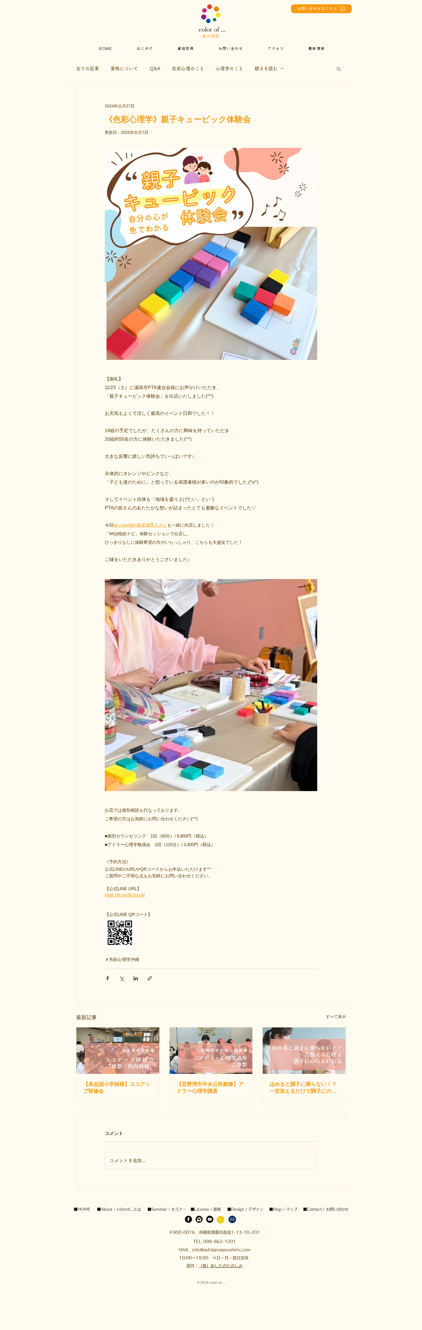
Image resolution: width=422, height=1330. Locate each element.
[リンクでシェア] (149, 978)
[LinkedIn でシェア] (135, 978)
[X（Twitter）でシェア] (121, 978)
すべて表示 (336, 1016)
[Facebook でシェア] (107, 978)
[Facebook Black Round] (188, 1219)
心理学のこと (229, 68)
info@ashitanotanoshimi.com (221, 1250)
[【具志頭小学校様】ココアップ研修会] (117, 1050)
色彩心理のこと (188, 68)
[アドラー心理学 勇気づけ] (304, 1050)
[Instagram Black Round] (199, 1219)
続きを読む (266, 68)
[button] (338, 68)
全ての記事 (87, 68)
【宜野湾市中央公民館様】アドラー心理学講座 (210, 1087)
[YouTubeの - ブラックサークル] (209, 1219)
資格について (124, 68)
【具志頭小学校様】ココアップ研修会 (116, 1087)
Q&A (155, 68)
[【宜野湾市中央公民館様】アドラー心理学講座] (211, 1050)
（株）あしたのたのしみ (220, 1266)
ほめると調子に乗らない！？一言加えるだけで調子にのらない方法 (303, 1087)
